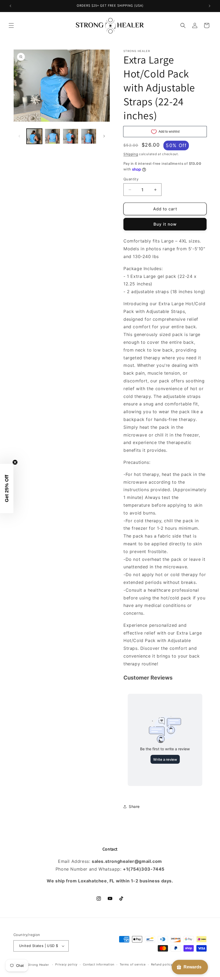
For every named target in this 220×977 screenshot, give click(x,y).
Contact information (98, 964)
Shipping (130, 154)
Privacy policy (66, 964)
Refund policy (162, 964)
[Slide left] (19, 136)
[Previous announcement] (10, 6)
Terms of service (133, 964)
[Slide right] (104, 136)
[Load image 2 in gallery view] (52, 136)
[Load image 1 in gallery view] (34, 136)
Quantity (130, 179)
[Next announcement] (209, 6)
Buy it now (165, 224)
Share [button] (134, 806)
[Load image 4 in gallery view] (89, 136)
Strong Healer (39, 965)
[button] (11, 25)
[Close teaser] (15, 462)
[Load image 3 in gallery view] (70, 136)
